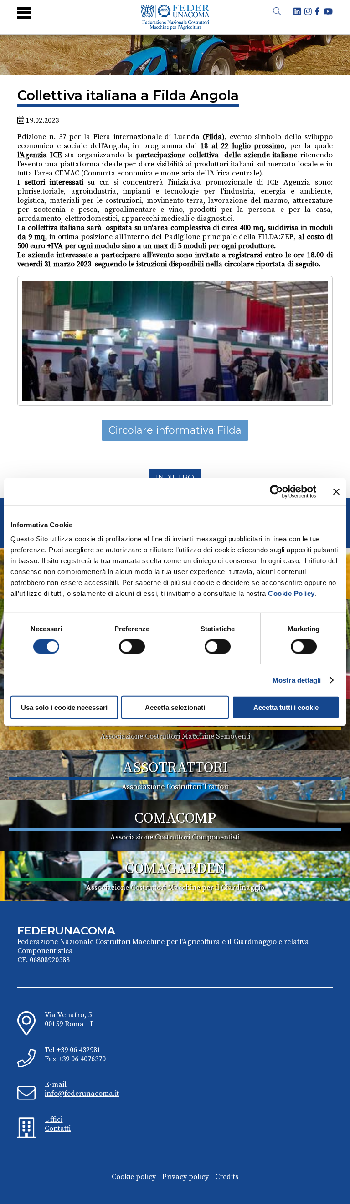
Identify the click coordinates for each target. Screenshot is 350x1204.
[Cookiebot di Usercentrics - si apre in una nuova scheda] (276, 491)
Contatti (58, 1128)
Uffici (53, 1119)
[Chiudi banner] (336, 491)
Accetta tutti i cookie (286, 707)
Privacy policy (185, 1176)
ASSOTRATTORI (175, 768)
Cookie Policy (291, 593)
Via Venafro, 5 (68, 1014)
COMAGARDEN (175, 869)
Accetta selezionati (175, 707)
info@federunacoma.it (82, 1093)
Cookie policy (134, 1176)
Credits (226, 1176)
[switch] (132, 646)
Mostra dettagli (297, 680)
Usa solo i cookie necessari (64, 707)
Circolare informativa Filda (175, 430)
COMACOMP (175, 818)
